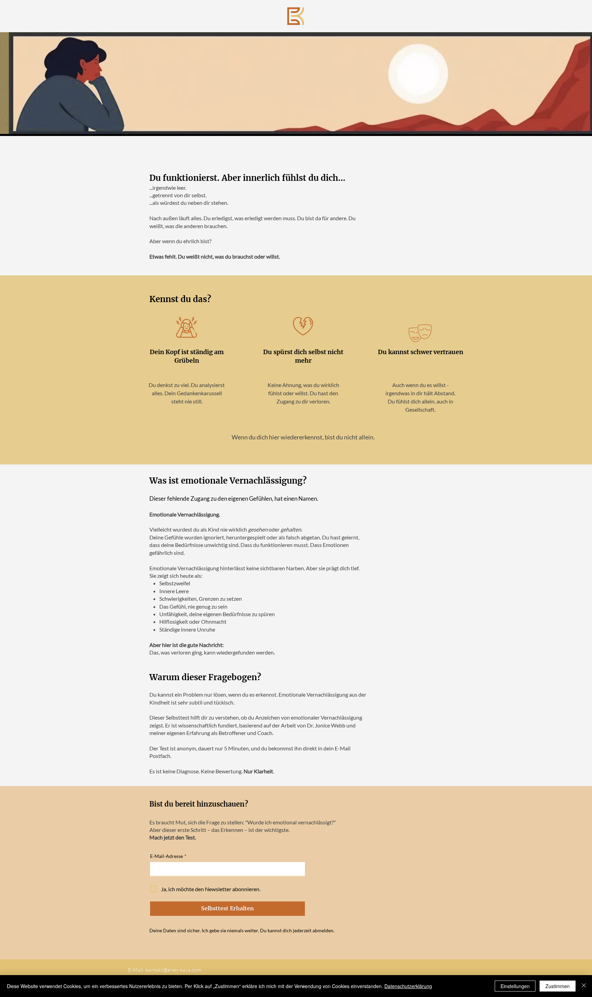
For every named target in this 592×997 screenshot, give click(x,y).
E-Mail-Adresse (168, 856)
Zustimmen (557, 986)
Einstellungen (515, 986)
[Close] (584, 986)
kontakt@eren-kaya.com (173, 970)
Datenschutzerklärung (408, 986)
